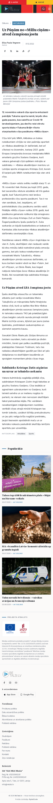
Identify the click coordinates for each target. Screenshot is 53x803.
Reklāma (5, 743)
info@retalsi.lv (8, 784)
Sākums (5, 23)
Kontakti (5, 754)
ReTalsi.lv (18, 796)
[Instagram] (10, 682)
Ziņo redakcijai (8, 758)
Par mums (6, 751)
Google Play (28, 694)
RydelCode (33, 799)
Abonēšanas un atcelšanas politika (16, 719)
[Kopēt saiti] (29, 51)
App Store (11, 694)
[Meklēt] (43, 8)
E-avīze (14, 2)
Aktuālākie (18, 23)
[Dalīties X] (11, 51)
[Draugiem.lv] (23, 51)
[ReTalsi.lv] (11, 9)
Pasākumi (6, 740)
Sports (31, 434)
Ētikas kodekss (8, 716)
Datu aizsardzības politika (13, 712)
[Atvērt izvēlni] (49, 8)
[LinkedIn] (17, 51)
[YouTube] (16, 682)
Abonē (41, 2)
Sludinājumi (6, 736)
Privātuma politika (9, 709)
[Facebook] (5, 51)
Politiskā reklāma (9, 723)
